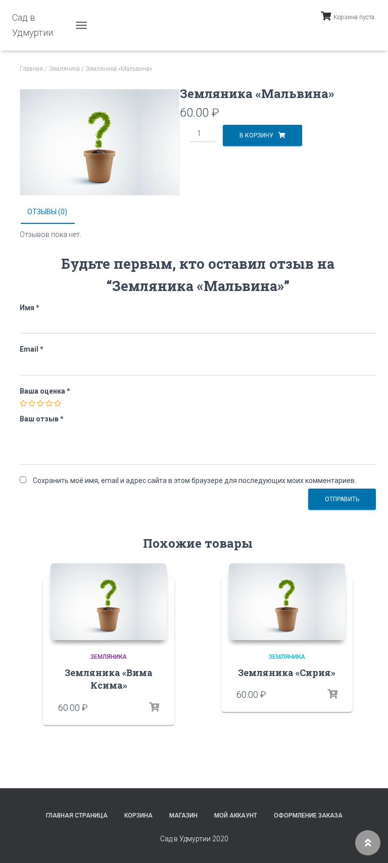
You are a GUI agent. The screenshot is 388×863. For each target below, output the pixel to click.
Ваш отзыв (42, 419)
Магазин (183, 815)
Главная (31, 68)
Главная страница (77, 815)
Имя (29, 308)
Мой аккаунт (235, 815)
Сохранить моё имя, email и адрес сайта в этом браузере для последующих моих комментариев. (194, 480)
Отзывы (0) (47, 212)
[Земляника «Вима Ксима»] (109, 601)
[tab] (55, 212)
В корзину (256, 135)
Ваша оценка (45, 391)
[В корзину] (154, 707)
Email (31, 349)
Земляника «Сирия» (286, 672)
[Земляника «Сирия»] (287, 601)
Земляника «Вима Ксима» (109, 678)
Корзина (138, 815)
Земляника (64, 68)
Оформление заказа (308, 815)
